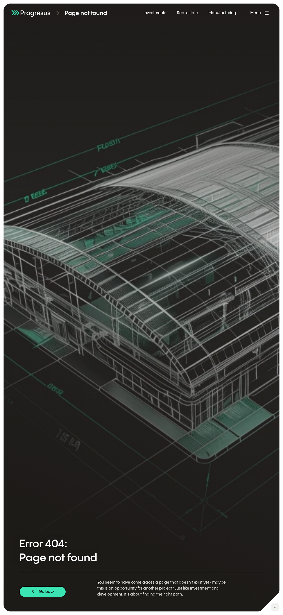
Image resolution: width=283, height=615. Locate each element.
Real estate (187, 13)
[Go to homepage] (30, 13)
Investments (155, 13)
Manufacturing (222, 13)
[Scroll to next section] (275, 607)
